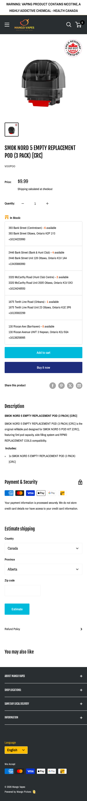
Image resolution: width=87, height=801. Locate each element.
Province (10, 559)
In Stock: (15, 218)
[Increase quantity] (47, 203)
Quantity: (10, 203)
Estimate (17, 609)
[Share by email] (79, 385)
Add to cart (43, 352)
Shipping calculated (28, 189)
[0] (78, 24)
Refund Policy (12, 629)
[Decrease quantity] (23, 203)
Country (9, 539)
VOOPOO (10, 166)
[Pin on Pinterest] (61, 385)
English (12, 750)
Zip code (10, 580)
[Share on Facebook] (52, 385)
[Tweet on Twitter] (70, 385)
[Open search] (68, 24)
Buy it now (43, 367)
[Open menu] (7, 25)
